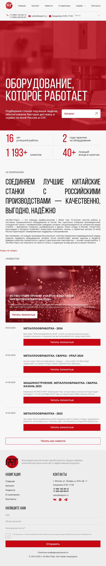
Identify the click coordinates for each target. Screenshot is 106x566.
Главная (22, 5)
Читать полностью (23, 314)
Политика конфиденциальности (53, 552)
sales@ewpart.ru (39, 16)
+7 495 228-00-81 (61, 491)
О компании (64, 5)
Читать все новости (53, 441)
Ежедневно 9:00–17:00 (62, 16)
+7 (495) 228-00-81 (18, 17)
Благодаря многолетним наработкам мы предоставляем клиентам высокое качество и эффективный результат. (52, 461)
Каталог (35, 5)
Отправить (53, 544)
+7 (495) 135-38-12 (18, 15)
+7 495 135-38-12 (61, 488)
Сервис (79, 5)
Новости (49, 5)
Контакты (95, 5)
